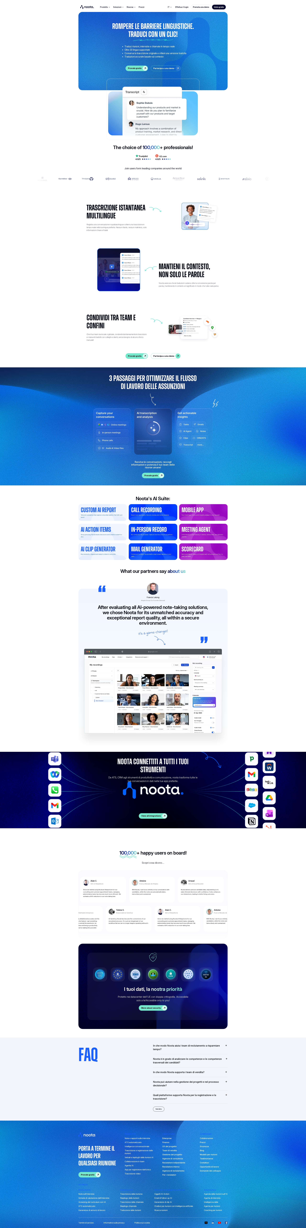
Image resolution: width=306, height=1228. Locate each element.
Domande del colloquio (210, 1171)
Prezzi (134, 6)
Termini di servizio (86, 1223)
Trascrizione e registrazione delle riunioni (139, 1152)
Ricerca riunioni (160, 1210)
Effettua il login (190, 6)
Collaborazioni (206, 1138)
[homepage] (79, 6)
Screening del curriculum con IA (92, 1202)
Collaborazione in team (134, 1161)
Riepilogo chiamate (128, 1206)
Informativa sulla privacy (114, 1223)
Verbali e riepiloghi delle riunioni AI (139, 1157)
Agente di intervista (212, 1198)
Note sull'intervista (86, 1194)
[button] (97, 6)
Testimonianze (206, 1158)
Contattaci (204, 1162)
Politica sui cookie (142, 1223)
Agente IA (129, 1165)
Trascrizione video (133, 1173)
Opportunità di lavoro (209, 1167)
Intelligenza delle (211, 1202)
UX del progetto (169, 1146)
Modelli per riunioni (208, 1154)
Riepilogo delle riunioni (129, 1198)
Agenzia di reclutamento (173, 1171)
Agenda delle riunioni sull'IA (216, 1194)
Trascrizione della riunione (131, 1194)
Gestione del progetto (172, 1154)
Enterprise (167, 1138)
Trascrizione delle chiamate (132, 1202)
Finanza (165, 1142)
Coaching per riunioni (213, 1210)
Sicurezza (204, 1146)
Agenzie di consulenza (172, 1158)
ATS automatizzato (133, 1142)
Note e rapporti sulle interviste (137, 1138)
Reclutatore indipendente (173, 1162)
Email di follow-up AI (163, 1198)
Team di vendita (169, 1150)
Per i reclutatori (169, 1175)
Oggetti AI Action (161, 1194)
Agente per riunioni (212, 1206)
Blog (202, 1150)
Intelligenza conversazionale (137, 1146)
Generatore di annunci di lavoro (91, 1210)
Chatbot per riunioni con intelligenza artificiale (173, 1206)
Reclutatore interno (171, 1167)
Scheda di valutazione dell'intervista (93, 1198)
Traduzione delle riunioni (130, 1210)
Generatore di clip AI (163, 1202)
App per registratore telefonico (138, 1169)
